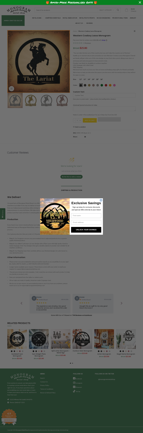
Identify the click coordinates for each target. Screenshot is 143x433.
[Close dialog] (101, 200)
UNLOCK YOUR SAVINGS (86, 230)
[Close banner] (140, 2)
